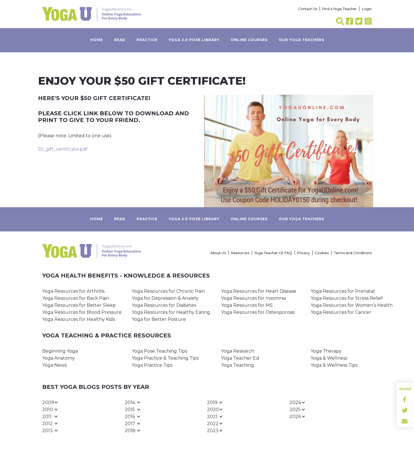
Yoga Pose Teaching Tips (159, 351)
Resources (240, 253)
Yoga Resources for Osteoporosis (258, 312)
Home (96, 40)
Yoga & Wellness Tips (334, 365)
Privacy (303, 253)
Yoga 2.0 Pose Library (194, 40)
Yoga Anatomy (58, 358)
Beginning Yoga (60, 351)
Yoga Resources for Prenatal (343, 291)
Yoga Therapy (326, 351)
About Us (218, 253)
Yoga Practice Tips (152, 365)
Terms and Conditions (353, 253)
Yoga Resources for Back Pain (75, 298)
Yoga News (54, 365)
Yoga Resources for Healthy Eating (171, 312)
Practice (147, 40)
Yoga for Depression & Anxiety (165, 298)
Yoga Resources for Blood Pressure (82, 312)
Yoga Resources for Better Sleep (79, 305)
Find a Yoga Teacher (339, 9)
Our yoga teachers (301, 40)
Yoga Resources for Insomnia (253, 298)
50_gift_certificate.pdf (63, 149)
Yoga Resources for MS (247, 305)
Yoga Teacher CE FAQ (273, 253)
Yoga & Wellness (329, 358)
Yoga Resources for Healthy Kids (78, 319)
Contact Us (307, 9)
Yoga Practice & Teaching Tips (165, 358)
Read (119, 40)
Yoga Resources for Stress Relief (347, 298)
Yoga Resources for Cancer (341, 312)
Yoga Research (237, 351)
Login (367, 9)
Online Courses (249, 40)
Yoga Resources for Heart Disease (258, 291)
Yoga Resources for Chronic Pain (168, 291)
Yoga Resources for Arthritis (73, 291)
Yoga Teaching (237, 365)
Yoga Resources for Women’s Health (352, 305)
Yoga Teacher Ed (240, 358)
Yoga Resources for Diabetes (164, 305)
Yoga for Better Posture (159, 319)
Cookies (322, 253)
